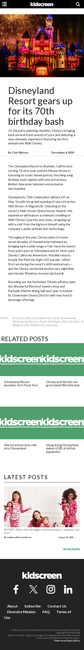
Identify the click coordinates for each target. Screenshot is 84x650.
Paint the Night (50, 321)
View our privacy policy (67, 640)
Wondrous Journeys (44, 325)
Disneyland (68, 318)
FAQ (46, 612)
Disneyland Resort (25, 321)
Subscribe (32, 606)
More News (71, 549)
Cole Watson (20, 152)
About (12, 606)
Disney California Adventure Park (36, 318)
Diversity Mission (21, 612)
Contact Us (57, 606)
